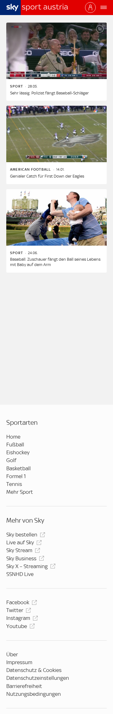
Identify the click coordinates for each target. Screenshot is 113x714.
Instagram (18, 618)
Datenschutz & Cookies (34, 670)
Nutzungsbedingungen (33, 694)
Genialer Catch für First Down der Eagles (47, 176)
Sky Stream (19, 550)
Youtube (16, 626)
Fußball (15, 444)
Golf (11, 460)
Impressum (19, 662)
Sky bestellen (21, 534)
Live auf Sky (20, 542)
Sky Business (21, 558)
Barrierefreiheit (24, 686)
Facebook (17, 602)
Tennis (14, 484)
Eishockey (18, 452)
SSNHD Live (20, 574)
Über (12, 654)
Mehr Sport (19, 492)
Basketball (18, 468)
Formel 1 (16, 476)
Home (13, 437)
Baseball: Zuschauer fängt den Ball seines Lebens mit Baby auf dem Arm (55, 262)
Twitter (14, 610)
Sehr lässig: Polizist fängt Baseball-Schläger (49, 93)
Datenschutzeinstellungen (37, 678)
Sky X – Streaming (27, 566)
